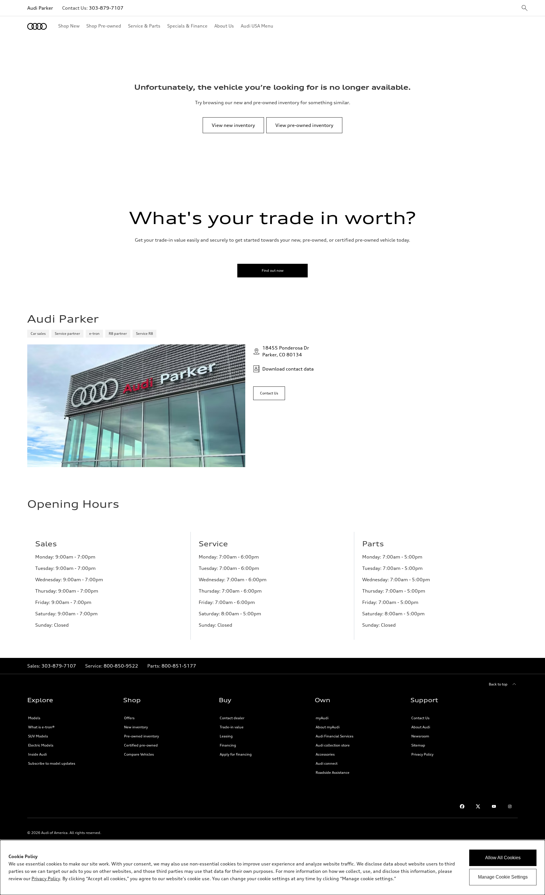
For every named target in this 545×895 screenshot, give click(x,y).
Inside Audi (37, 754)
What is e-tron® (41, 727)
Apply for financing (236, 754)
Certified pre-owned (141, 745)
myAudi (322, 718)
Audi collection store (333, 745)
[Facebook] (462, 806)
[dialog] (272, 867)
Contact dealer (232, 718)
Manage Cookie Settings (503, 877)
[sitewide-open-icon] (524, 8)
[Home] (37, 26)
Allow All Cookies (503, 857)
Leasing (226, 736)
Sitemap (418, 745)
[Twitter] (478, 806)
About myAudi (327, 727)
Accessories (325, 754)
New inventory (136, 727)
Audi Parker (40, 8)
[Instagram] (510, 806)
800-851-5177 (179, 666)
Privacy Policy (422, 754)
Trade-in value (232, 727)
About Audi (420, 727)
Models (34, 718)
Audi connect (327, 763)
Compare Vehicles (139, 754)
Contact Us (420, 718)
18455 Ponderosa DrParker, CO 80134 (285, 351)
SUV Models (38, 736)
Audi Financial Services (334, 736)
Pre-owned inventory (141, 736)
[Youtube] (494, 806)
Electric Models (40, 745)
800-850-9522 (121, 666)
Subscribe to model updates (51, 763)
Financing (228, 745)
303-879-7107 (106, 8)
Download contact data (288, 369)
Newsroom (420, 736)
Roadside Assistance (332, 772)
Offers (129, 718)
